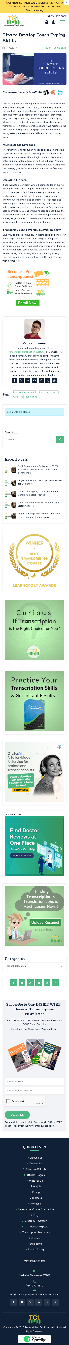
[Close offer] (66, 2)
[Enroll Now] (54, 22)
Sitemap (36, 1238)
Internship (36, 1203)
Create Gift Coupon (36, 1220)
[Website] (54, 380)
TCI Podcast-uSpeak (36, 1226)
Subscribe (17, 1114)
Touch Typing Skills (55, 47)
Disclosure (36, 1243)
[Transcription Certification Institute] (13, 20)
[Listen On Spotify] (34, 1339)
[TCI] (34, 1319)
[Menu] (62, 22)
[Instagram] (47, 982)
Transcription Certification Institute (26, 351)
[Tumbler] (47, 380)
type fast (18, 396)
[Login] (46, 22)
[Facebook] (14, 380)
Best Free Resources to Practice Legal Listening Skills (38, 504)
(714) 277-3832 (58, 16)
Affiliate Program (36, 1175)
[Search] (60, 439)
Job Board (36, 1197)
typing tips (31, 396)
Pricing (36, 1192)
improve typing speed (24, 392)
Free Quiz (36, 1186)
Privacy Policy (36, 1249)
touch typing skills (48, 392)
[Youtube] (34, 380)
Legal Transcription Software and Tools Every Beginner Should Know (39, 515)
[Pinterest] (41, 380)
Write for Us (36, 1180)
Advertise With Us (36, 1169)
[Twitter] (21, 380)
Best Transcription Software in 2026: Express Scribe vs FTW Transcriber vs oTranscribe (38, 469)
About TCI (36, 1157)
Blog (36, 1215)
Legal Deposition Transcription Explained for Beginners (40, 482)
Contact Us (35, 1163)
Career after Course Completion (36, 1209)
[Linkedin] (27, 380)
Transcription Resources (36, 1232)
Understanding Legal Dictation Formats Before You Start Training (39, 493)
